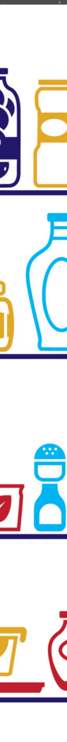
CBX (5, 2)
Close (60, 2)
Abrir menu (60, 2)
